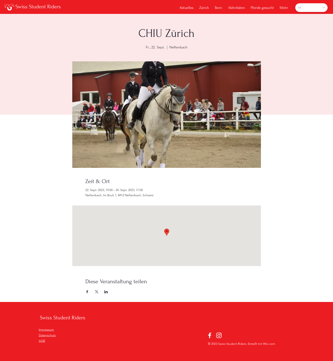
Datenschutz (47, 335)
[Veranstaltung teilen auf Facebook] (87, 291)
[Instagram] (219, 335)
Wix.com (269, 344)
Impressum (46, 329)
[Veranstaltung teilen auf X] (96, 291)
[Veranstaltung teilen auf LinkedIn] (106, 291)
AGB (42, 341)
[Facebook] (209, 335)
